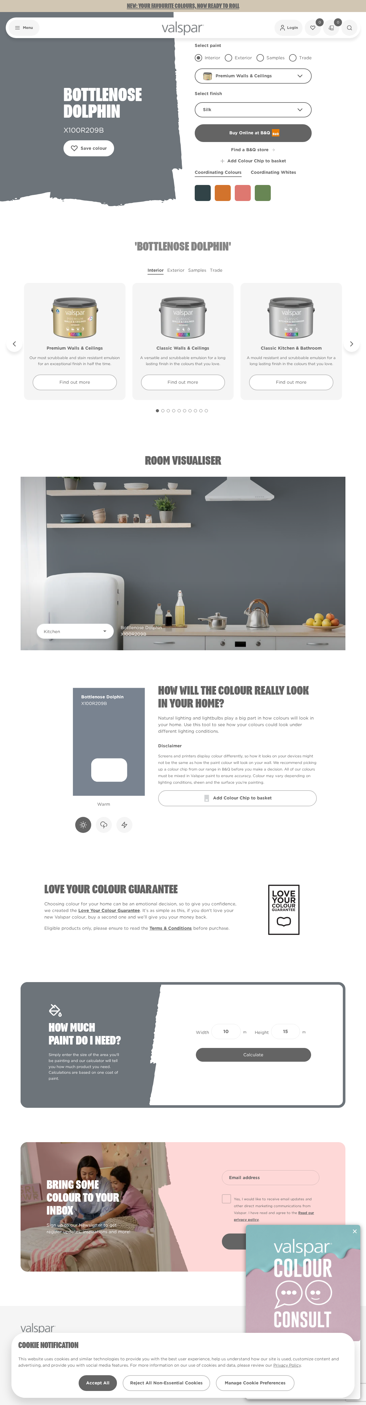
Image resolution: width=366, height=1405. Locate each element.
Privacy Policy (287, 1365)
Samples (197, 270)
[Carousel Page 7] (190, 410)
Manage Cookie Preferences (255, 1383)
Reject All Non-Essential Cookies (166, 1383)
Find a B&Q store (249, 149)
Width (202, 1032)
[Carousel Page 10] (206, 410)
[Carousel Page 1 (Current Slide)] (157, 410)
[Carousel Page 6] (184, 410)
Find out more (74, 382)
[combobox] (253, 76)
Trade (216, 270)
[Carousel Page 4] (173, 410)
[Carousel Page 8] (195, 410)
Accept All (98, 1383)
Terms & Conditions (171, 928)
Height (262, 1032)
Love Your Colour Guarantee (109, 910)
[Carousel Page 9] (200, 410)
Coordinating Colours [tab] (218, 172)
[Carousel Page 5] (179, 410)
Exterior (175, 270)
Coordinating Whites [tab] (273, 172)
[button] (24, 28)
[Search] (349, 28)
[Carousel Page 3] (168, 410)
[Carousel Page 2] (162, 410)
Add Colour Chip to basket (256, 160)
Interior (156, 270)
